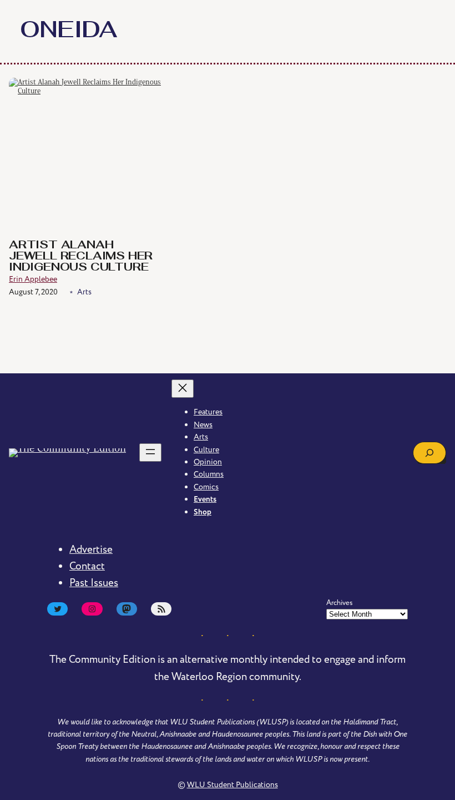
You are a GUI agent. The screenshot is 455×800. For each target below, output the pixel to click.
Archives (339, 603)
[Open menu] (150, 452)
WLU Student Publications (232, 784)
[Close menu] (182, 388)
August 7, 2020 (33, 292)
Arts (84, 292)
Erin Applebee (33, 279)
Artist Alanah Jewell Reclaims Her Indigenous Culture (81, 256)
